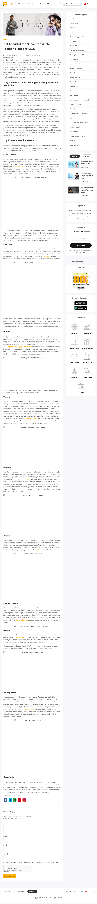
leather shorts (18, 166)
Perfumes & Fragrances (78, 136)
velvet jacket (32, 418)
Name (5, 836)
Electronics (35, 4)
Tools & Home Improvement (79, 109)
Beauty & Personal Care (78, 55)
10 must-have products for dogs (79, 210)
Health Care (74, 86)
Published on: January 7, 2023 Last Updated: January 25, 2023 (23, 55)
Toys (71, 91)
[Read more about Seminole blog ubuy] (4, 4)
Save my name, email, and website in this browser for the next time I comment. (33, 862)
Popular (74, 156)
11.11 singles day (79, 213)
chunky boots (30, 709)
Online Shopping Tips (24, 4)
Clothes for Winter (12, 796)
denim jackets (20, 637)
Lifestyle (73, 41)
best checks (40, 550)
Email (5, 845)
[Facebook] (71, 891)
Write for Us (32, 891)
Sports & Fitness (75, 46)
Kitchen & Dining (75, 127)
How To (72, 141)
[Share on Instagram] (24, 800)
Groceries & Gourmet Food (79, 100)
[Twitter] (74, 891)
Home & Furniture (76, 64)
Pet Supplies (74, 95)
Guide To (73, 118)
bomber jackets (22, 620)
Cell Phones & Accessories (47, 4)
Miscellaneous (75, 77)
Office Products (75, 104)
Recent (87, 156)
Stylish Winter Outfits (23, 796)
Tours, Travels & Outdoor (78, 68)
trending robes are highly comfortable (17, 347)
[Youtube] (86, 891)
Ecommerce (74, 59)
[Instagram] (82, 891)
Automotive (74, 131)
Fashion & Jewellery (77, 50)
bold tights (46, 256)
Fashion (6, 39)
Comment (7, 822)
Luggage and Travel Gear (79, 123)
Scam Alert (74, 145)
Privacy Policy (81, 253)
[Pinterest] (78, 891)
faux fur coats (25, 479)
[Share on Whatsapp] (14, 800)
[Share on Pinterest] (19, 800)
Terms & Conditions (19, 891)
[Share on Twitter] (10, 800)
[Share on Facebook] (5, 800)
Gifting (72, 32)
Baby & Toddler (75, 82)
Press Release (75, 73)
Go (64, 4)
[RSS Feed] (93, 891)
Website (6, 854)
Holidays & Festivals (77, 19)
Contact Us (6, 891)
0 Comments (9, 57)
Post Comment (9, 876)
